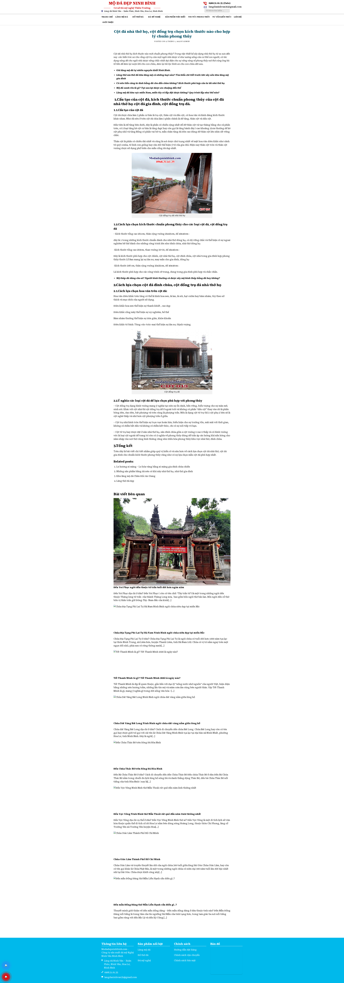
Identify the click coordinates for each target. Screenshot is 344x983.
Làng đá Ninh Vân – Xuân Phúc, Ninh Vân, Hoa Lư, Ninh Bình (133, 11)
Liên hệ (238, 17)
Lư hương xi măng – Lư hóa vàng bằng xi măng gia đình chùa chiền (153, 466)
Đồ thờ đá (138, 17)
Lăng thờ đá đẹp (125, 481)
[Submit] (227, 11)
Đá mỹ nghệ (154, 17)
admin (186, 41)
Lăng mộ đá (121, 17)
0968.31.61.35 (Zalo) (219, 3)
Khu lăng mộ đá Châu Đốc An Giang (135, 476)
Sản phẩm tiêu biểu (175, 17)
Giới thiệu (108, 22)
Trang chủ (107, 17)
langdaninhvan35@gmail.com (225, 7)
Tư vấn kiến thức (221, 17)
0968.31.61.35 (111, 972)
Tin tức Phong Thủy (199, 17)
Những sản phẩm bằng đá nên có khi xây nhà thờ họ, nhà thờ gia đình (154, 471)
